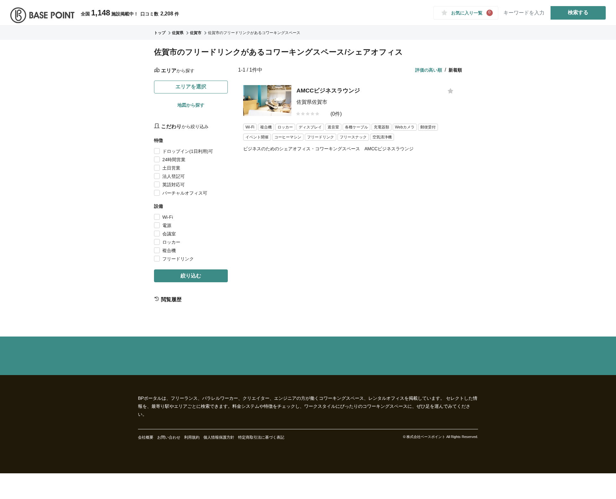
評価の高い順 (428, 70)
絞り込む (191, 275)
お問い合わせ (168, 437)
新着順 (455, 70)
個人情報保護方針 (218, 437)
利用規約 (192, 437)
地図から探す (190, 105)
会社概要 (145, 437)
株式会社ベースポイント (425, 437)
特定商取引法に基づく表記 (261, 437)
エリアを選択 (190, 86)
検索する (578, 12)
